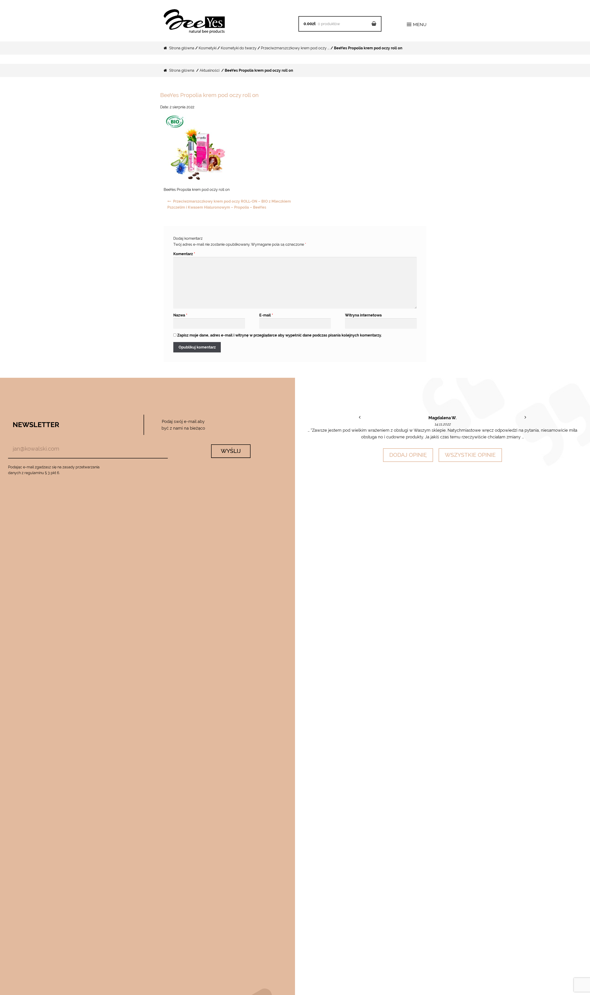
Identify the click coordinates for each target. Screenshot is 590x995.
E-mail (266, 315)
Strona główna (181, 48)
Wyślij (231, 451)
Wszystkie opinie (470, 455)
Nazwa (180, 315)
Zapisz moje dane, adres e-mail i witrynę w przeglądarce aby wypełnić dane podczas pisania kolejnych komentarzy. (279, 335)
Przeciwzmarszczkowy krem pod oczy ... (295, 48)
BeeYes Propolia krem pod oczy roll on (209, 95)
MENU (419, 24)
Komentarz (184, 254)
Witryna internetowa (363, 315)
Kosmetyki (207, 48)
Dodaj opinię (408, 455)
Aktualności (209, 70)
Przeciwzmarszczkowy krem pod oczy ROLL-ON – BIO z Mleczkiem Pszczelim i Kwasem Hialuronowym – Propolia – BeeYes (229, 204)
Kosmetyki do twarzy (239, 48)
